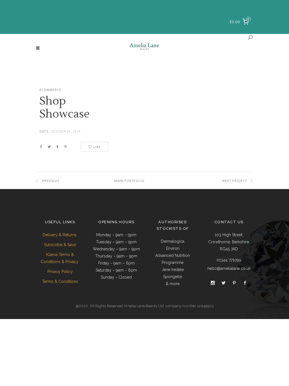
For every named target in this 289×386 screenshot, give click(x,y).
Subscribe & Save (60, 244)
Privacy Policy (60, 271)
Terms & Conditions (60, 281)
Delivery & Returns (60, 235)
